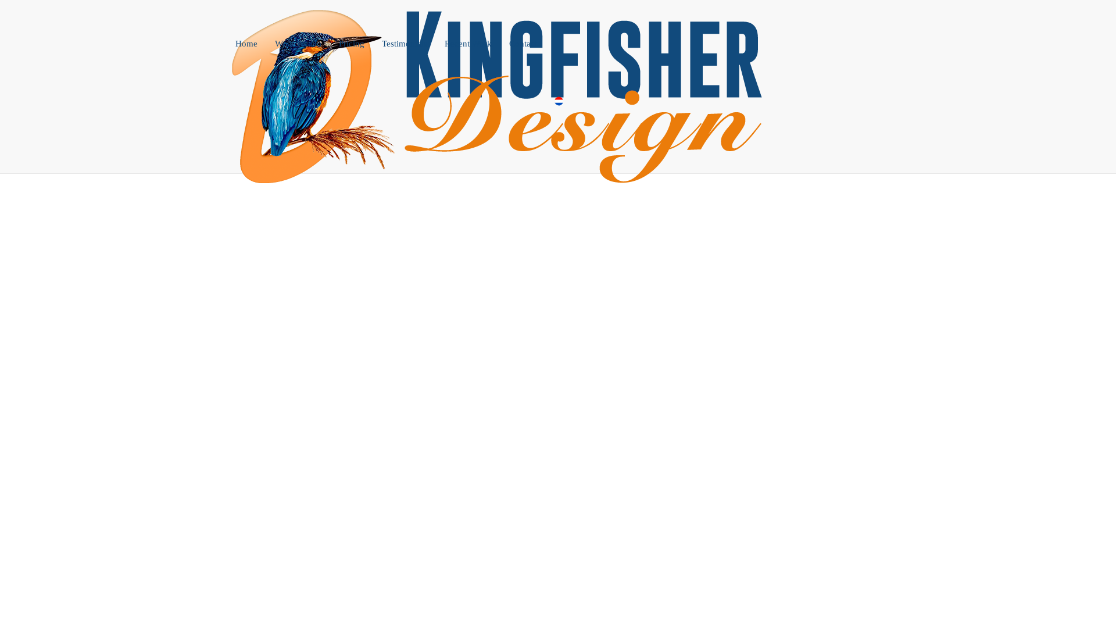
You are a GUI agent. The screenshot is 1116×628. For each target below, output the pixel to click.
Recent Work (468, 43)
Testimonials (404, 43)
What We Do (298, 43)
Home (246, 43)
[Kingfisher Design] (505, 14)
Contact (523, 43)
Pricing (351, 43)
